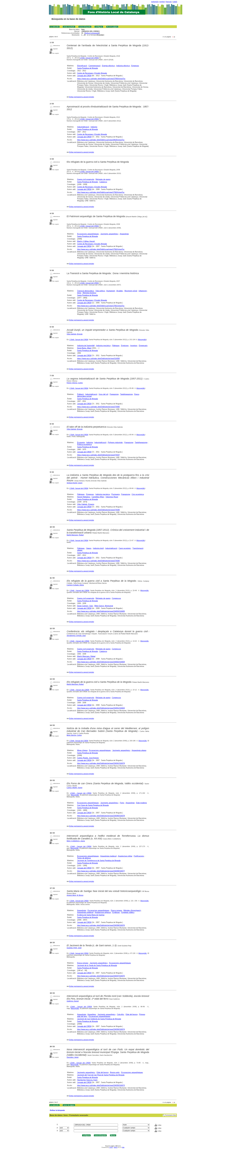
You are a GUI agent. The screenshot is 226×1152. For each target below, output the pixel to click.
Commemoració (94, 66)
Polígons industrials (115, 442)
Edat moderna (141, 803)
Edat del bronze (132, 1014)
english (162, 2)
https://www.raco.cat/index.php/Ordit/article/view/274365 (98, 407)
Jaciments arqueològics (109, 234)
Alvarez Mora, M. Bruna (75, 895)
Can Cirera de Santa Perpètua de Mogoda (93, 805)
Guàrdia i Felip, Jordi (74, 948)
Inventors (133, 346)
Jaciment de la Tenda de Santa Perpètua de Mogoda (97, 965)
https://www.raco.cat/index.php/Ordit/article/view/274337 (98, 455)
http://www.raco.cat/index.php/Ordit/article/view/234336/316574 (101, 1029)
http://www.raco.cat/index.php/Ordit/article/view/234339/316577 (101, 871)
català (175, 2)
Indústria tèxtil (98, 548)
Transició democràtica (85, 291)
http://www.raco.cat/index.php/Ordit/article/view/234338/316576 (101, 925)
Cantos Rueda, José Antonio (88, 758)
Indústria (94, 127)
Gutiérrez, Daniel (73, 1001)
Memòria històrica (89, 293)
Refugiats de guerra (103, 179)
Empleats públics (127, 912)
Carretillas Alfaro (98, 497)
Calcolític (120, 1014)
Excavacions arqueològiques (88, 234)
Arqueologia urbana (139, 750)
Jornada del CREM (84, 76)
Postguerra (115, 494)
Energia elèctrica (108, 66)
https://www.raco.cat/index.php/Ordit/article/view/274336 (98, 510)
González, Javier (73, 1057)
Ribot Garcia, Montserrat (103, 606)
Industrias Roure (112, 497)
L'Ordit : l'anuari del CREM (89, 58)
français (169, 2)
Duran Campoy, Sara (85, 606)
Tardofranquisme (126, 394)
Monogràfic (142, 340)
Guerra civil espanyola (85, 179)
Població (80, 394)
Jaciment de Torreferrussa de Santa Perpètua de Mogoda (98, 861)
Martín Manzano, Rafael (75, 535)
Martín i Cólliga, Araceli (86, 241)
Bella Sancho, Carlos (74, 735)
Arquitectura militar (125, 856)
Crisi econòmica (138, 494)
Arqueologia (124, 234)
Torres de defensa (84, 858)
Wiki (123, 1147)
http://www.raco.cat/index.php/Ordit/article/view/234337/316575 (101, 976)
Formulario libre (170, 1115)
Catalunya (103, 182)
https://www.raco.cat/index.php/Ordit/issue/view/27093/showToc (101, 79)
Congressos (116, 598)
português (154, 2)
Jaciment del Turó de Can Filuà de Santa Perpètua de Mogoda (100, 1075)
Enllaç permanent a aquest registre (81, 97)
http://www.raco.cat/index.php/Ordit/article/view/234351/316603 (101, 708)
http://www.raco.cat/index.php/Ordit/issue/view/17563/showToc (101, 192)
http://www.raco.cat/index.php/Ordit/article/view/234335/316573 (101, 1085)
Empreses (135, 66)
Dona (79, 293)
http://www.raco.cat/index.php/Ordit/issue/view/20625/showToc (101, 140)
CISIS (111, 1147)
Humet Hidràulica (83, 497)
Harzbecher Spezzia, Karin (87, 1080)
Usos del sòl (103, 394)
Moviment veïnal (131, 291)
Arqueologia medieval (108, 856)
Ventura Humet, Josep (74, 483)
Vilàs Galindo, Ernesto (75, 334)
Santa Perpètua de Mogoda (87, 68)
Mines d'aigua (82, 750)
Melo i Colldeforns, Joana (76, 841)
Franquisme (114, 394)
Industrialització (83, 127)
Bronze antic (115, 1072)
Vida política (100, 291)
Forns (122, 803)
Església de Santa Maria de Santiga (90, 915)
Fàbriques (116, 346)
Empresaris (143, 346)
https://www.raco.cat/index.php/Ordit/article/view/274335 (98, 561)
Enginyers (125, 346)
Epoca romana (116, 910)
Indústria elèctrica (123, 66)
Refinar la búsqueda (92, 33)
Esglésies (116, 912)
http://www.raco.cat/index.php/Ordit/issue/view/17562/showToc (101, 249)
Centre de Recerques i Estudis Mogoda (92, 73)
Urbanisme (143, 291)
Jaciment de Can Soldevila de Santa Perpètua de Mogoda (99, 1019)
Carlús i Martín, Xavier (74, 788)
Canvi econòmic (125, 548)
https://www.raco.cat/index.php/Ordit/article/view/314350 (98, 359)
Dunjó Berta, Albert (84, 348)
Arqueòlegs (91, 1014)
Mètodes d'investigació (132, 910)
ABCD (115, 1147)
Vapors (88, 548)
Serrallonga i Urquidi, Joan (76, 636)
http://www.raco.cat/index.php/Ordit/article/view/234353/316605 (101, 611)
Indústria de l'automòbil (86, 346)
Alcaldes (119, 291)
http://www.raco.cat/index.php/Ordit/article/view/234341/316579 (101, 763)
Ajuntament (110, 291)
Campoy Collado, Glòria (75, 585)
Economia (81, 442)
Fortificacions (139, 856)
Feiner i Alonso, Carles (75, 383)
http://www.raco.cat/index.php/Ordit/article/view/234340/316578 (101, 816)
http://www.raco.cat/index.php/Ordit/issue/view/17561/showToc (101, 306)
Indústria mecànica (103, 346)
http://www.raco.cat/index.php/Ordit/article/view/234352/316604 (101, 662)
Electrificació (82, 66)
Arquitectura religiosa (103, 912)
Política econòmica (84, 444)
